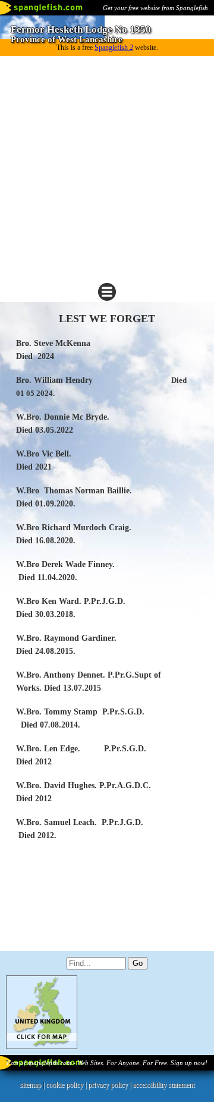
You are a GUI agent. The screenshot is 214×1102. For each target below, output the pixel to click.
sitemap (30, 1085)
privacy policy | (110, 1085)
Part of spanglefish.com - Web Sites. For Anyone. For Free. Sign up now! (107, 1062)
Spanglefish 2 (114, 47)
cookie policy (64, 1085)
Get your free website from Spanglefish (155, 7)
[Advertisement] (107, 169)
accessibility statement (163, 1085)
